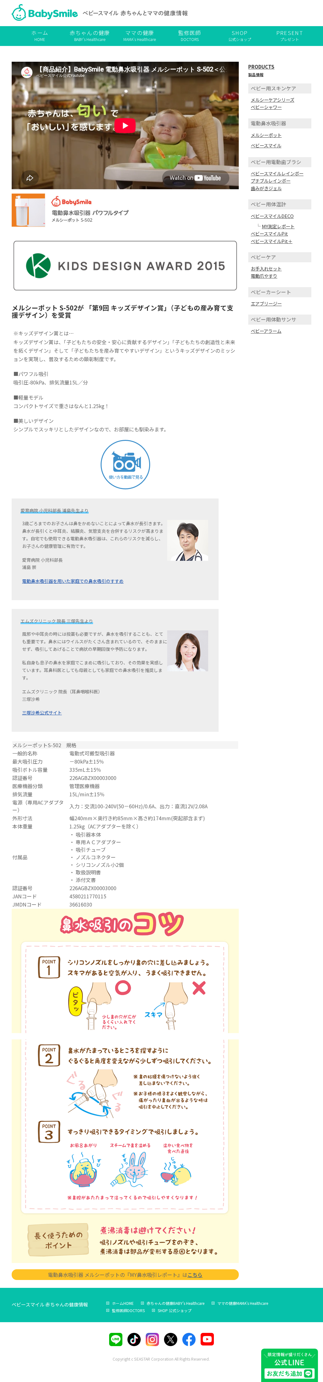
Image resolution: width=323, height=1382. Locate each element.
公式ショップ (239, 35)
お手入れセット (266, 268)
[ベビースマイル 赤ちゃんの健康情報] (100, 13)
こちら (195, 1274)
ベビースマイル (266, 145)
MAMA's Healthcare (139, 35)
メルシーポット (266, 135)
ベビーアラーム (266, 330)
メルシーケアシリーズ (272, 99)
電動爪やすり (264, 275)
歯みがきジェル (266, 188)
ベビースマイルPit (269, 233)
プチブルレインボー (271, 180)
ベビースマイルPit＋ (271, 241)
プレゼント (289, 35)
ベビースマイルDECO (272, 216)
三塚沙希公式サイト (42, 712)
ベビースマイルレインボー (277, 173)
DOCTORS (189, 35)
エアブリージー (266, 303)
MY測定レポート (278, 226)
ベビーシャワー (266, 107)
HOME (39, 35)
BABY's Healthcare (90, 35)
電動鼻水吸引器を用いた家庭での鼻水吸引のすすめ (73, 581)
